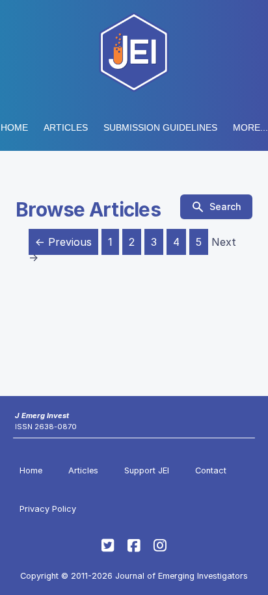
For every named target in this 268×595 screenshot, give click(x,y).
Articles (66, 127)
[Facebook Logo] (134, 546)
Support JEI (146, 470)
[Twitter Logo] (107, 546)
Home (14, 127)
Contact (210, 470)
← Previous (63, 241)
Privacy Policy (48, 509)
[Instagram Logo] (160, 546)
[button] (160, 127)
